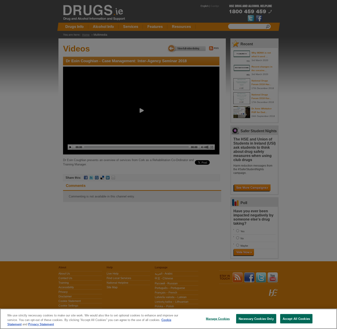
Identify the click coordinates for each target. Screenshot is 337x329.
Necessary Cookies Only (256, 318)
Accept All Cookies (296, 318)
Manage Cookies (218, 318)
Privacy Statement (41, 324)
